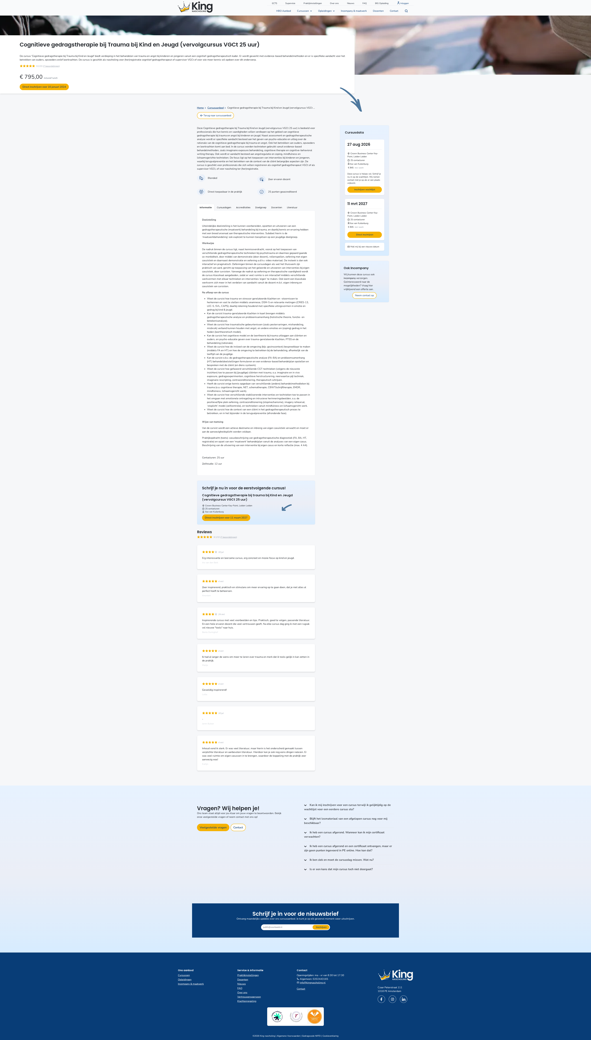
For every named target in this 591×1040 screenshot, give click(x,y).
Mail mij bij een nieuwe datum (364, 246)
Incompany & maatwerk (354, 11)
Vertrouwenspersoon (249, 997)
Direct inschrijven (364, 234)
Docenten (378, 11)
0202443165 (320, 979)
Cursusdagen (224, 207)
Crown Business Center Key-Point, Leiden (225, 505)
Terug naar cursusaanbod (217, 115)
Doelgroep (260, 207)
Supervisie (290, 3)
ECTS (274, 3)
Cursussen (303, 11)
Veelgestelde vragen (213, 827)
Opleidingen (325, 11)
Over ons (334, 3)
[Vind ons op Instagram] (392, 999)
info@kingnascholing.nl (313, 982)
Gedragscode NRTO (311, 1035)
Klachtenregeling (246, 1001)
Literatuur (292, 207)
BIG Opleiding (381, 3)
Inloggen (404, 3)
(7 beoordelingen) (51, 66)
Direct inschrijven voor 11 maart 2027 (226, 517)
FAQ (364, 3)
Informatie (206, 207)
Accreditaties (243, 207)
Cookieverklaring (330, 1035)
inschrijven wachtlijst (364, 189)
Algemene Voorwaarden (288, 1035)
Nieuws (350, 3)
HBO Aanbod (283, 11)
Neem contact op (364, 295)
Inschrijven (321, 927)
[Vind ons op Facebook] (381, 999)
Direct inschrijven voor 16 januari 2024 (44, 87)
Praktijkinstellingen (313, 3)
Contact (394, 11)
